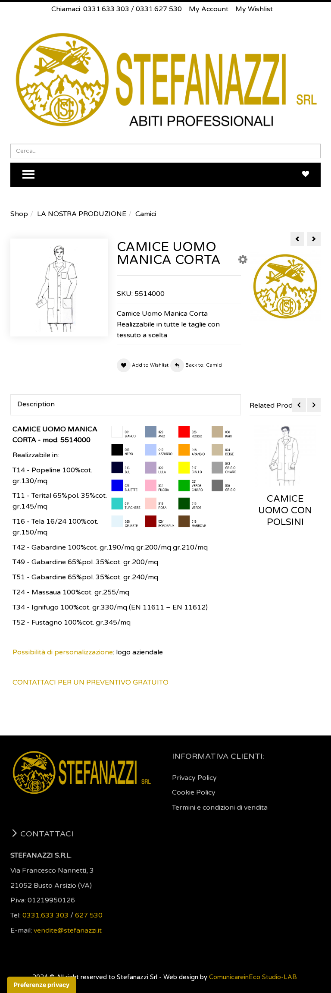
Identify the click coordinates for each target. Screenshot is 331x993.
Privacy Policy (194, 777)
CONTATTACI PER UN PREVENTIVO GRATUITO (90, 682)
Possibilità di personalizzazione (62, 652)
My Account (208, 9)
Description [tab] (36, 404)
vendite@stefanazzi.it (68, 930)
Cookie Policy (193, 792)
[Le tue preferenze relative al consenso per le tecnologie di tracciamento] (41, 985)
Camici (145, 214)
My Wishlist (254, 9)
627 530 (89, 915)
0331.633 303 (106, 9)
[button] (242, 261)
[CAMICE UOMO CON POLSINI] (285, 455)
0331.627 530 (159, 9)
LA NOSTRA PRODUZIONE (81, 214)
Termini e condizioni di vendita (220, 807)
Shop (19, 214)
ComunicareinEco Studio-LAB (253, 977)
